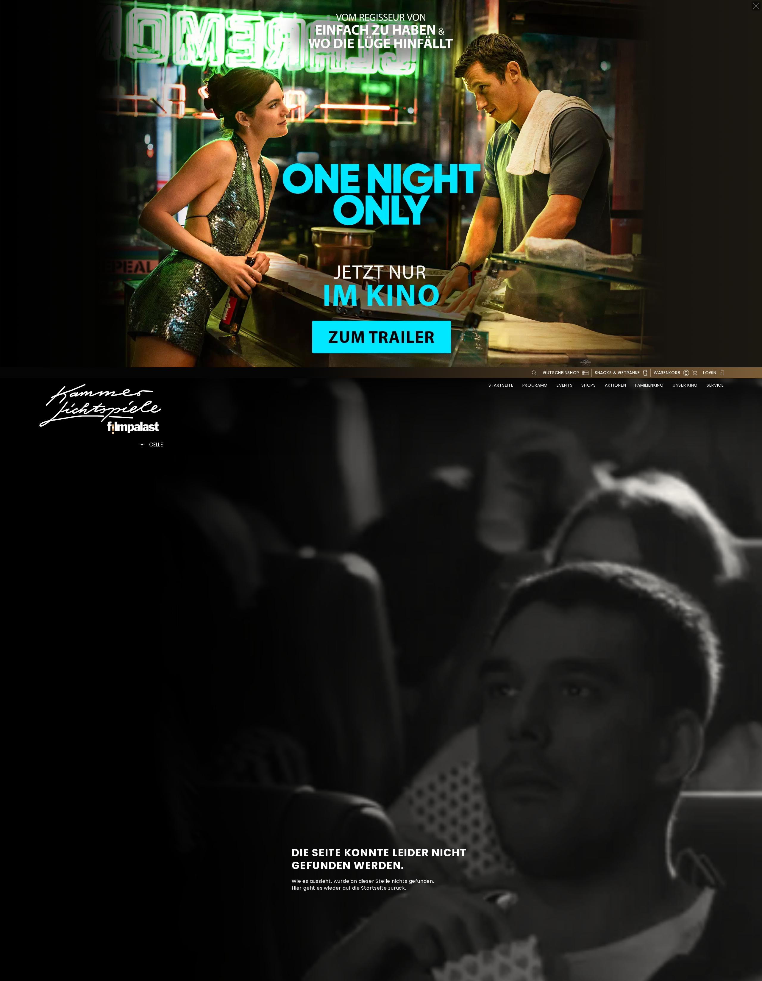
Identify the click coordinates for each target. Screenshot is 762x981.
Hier (297, 888)
